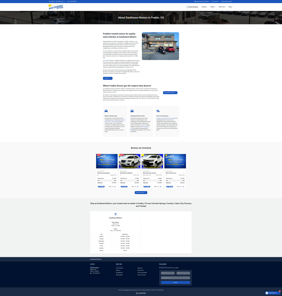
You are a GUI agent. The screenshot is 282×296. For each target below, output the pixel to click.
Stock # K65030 (146, 171)
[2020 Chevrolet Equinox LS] (107, 161)
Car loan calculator (142, 272)
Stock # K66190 (100, 171)
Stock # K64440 (123, 171)
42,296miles (136, 175)
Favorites (215, 1)
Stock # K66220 (169, 171)
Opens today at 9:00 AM (202, 1)
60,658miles (113, 175)
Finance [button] (212, 7)
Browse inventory (140, 192)
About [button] (230, 7)
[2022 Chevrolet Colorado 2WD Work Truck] (152, 161)
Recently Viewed (227, 1)
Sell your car (141, 270)
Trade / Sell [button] (222, 7)
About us (118, 270)
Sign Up (175, 282)
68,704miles (159, 175)
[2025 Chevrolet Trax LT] (175, 161)
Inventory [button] (203, 7)
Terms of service (142, 275)
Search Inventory (193, 7)
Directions (140, 268)
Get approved (119, 272)
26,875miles (182, 175)
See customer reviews (169, 92)
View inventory (119, 268)
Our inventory (106, 60)
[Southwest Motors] (56, 7)
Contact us (106, 78)
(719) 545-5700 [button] (72, 1)
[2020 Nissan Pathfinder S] (129, 161)
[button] (57, 1)
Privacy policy (119, 275)
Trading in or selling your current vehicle (166, 118)
